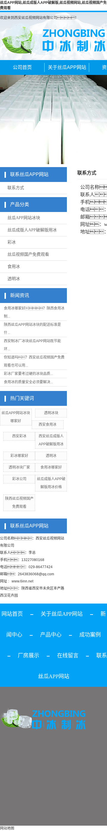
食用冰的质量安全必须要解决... (28, 382)
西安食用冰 (47, 424)
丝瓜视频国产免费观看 (28, 254)
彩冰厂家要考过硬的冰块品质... (28, 374)
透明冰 (13, 279)
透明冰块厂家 (19, 467)
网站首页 (12, 614)
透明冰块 (51, 413)
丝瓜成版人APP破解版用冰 (32, 230)
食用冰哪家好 (51, 467)
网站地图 (7, 828)
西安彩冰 (19, 436)
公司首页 (22, 67)
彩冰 (11, 242)
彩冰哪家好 (19, 456)
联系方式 (15, 188)
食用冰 (13, 266)
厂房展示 (28, 656)
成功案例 (90, 635)
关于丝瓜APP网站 (67, 67)
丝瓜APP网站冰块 (23, 218)
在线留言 (67, 656)
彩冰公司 (19, 479)
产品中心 (51, 635)
